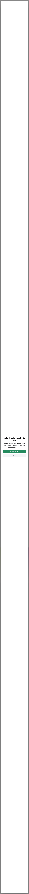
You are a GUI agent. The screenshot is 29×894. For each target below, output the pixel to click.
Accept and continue (14, 451)
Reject (14, 455)
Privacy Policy (11, 447)
